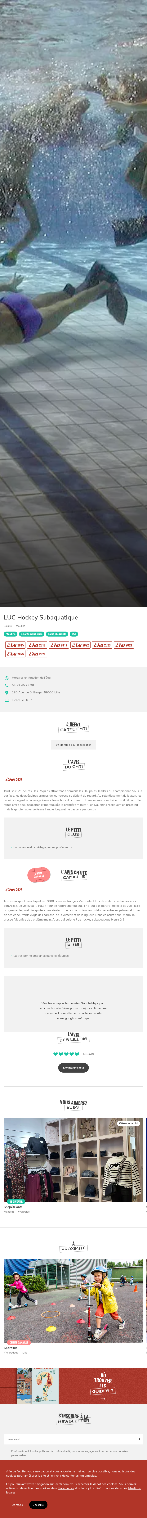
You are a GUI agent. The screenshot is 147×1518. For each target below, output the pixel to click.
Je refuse (17, 1504)
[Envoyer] (138, 1439)
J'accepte (38, 1504)
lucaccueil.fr (20, 700)
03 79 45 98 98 (23, 685)
